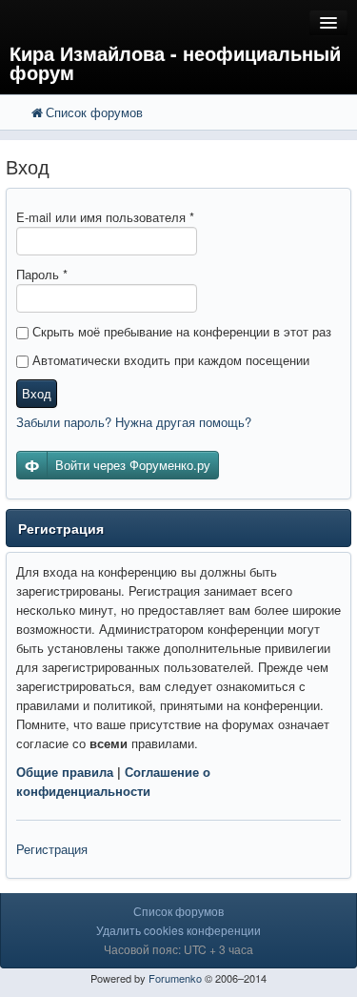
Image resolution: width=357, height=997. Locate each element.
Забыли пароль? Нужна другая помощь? (133, 422)
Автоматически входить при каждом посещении (169, 360)
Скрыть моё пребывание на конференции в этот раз (180, 331)
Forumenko (175, 978)
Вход (36, 393)
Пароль (42, 274)
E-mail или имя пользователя (105, 217)
